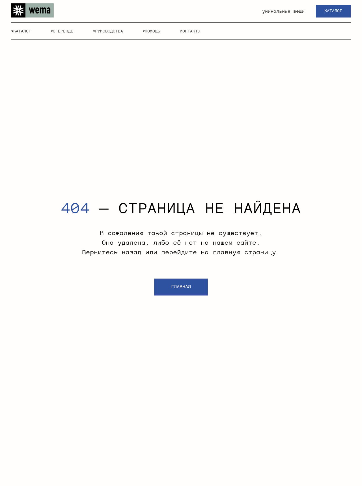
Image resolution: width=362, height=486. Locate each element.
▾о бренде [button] (62, 31)
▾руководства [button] (108, 31)
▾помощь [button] (151, 31)
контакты (190, 31)
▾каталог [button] (21, 31)
